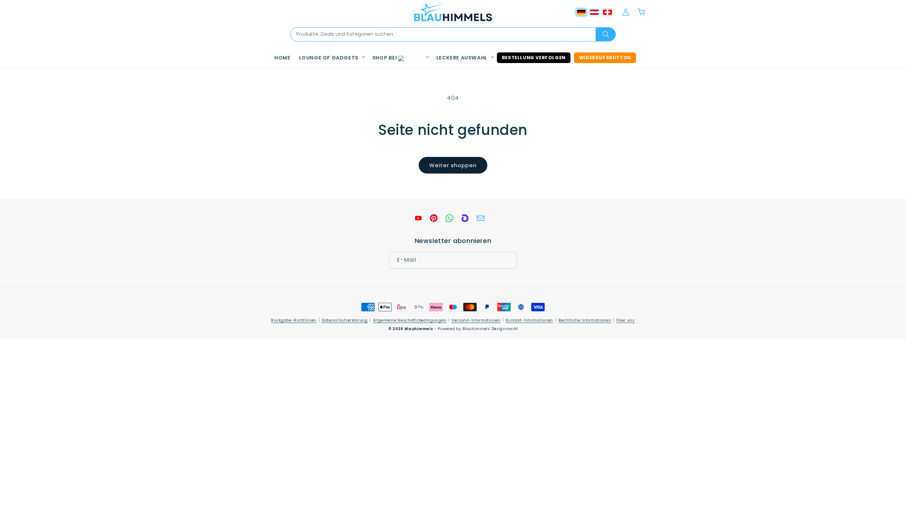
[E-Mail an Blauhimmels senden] (480, 218)
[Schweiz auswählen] (607, 12)
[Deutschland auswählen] (581, 12)
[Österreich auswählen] (594, 12)
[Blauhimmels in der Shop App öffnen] (465, 218)
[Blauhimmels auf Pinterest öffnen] (434, 218)
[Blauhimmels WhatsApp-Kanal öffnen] (449, 218)
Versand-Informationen (476, 320)
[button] (331, 57)
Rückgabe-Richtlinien (293, 320)
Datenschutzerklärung (345, 320)
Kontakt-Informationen (529, 320)
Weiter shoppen (453, 165)
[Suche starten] (605, 34)
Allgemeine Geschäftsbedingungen (410, 320)
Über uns (625, 320)
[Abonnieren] (508, 260)
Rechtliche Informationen (584, 320)
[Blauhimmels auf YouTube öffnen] (418, 218)
